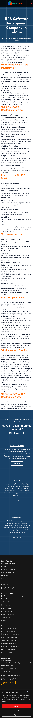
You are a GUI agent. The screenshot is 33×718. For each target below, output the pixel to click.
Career (5, 620)
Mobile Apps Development (11, 634)
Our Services (17, 517)
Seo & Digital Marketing (10, 649)
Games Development (9, 582)
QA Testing (5, 579)
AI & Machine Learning (9, 572)
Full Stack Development (10, 640)
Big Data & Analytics (8, 588)
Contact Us (6, 617)
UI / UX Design (7, 652)
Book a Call (17, 463)
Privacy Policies (7, 611)
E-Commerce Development (10, 646)
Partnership (6, 602)
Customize (16, 710)
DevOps (5, 575)
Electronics (5, 566)
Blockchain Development (10, 637)
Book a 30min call (17, 446)
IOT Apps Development (9, 569)
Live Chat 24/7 (9, 683)
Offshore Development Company (12, 596)
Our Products (6, 608)
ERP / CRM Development (10, 628)
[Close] (29, 691)
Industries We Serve (8, 563)
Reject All (16, 715)
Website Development (9, 643)
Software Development (10, 631)
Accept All (16, 706)
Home (3, 38)
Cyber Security (7, 585)
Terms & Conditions (8, 614)
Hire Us (17, 480)
